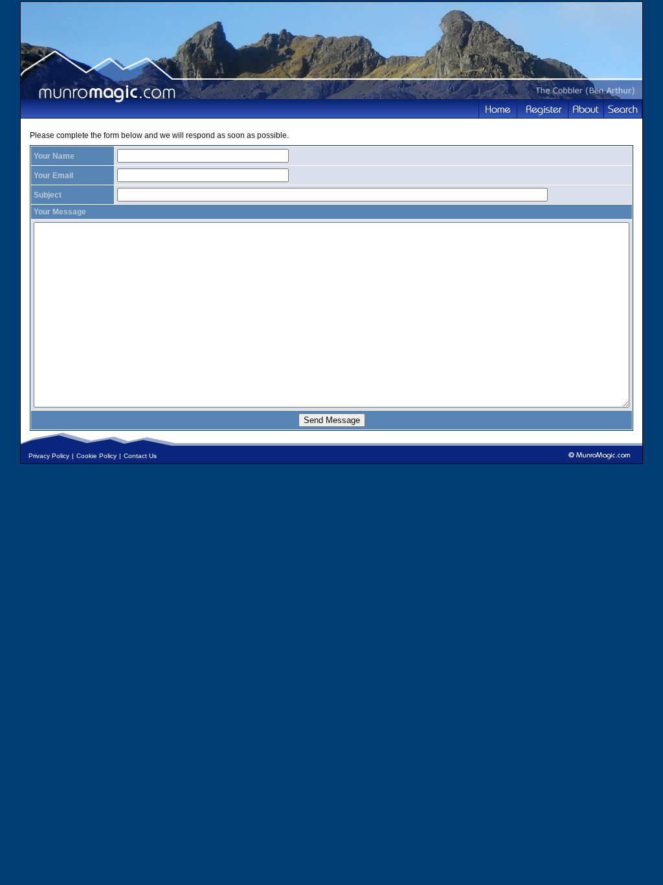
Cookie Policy (96, 455)
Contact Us (140, 455)
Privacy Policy (48, 455)
